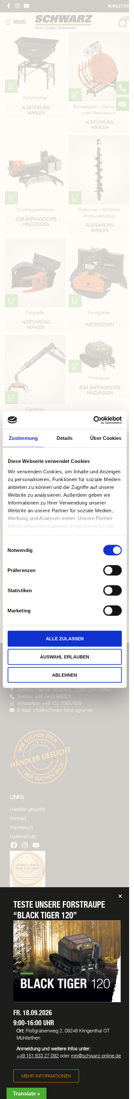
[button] (120, 896)
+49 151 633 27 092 (38, 1056)
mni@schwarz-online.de (96, 1056)
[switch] (112, 569)
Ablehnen (64, 674)
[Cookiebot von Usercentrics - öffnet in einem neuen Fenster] (93, 420)
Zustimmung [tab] (23, 438)
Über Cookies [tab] (105, 438)
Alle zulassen (65, 638)
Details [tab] (65, 438)
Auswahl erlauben (64, 656)
